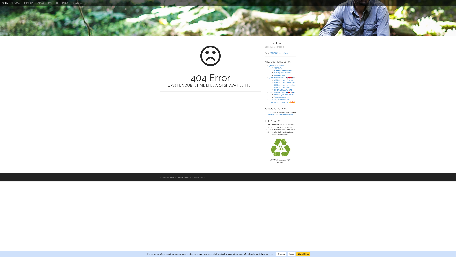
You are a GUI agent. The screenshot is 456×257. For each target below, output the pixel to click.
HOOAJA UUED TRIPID (282, 73)
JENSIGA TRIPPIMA (277, 65)
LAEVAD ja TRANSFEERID (48, 3)
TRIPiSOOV (28, 3)
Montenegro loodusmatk (284, 95)
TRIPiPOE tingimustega (279, 53)
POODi (5, 3)
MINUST (65, 3)
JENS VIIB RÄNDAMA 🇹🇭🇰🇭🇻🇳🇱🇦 (282, 78)
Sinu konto (78, 3)
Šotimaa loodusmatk (282, 97)
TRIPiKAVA (15, 3)
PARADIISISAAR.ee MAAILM (180, 177)
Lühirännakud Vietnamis (284, 87)
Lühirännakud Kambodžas (284, 85)
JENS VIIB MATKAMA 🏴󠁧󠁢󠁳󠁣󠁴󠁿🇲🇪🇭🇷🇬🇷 (282, 92)
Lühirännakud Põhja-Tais (284, 80)
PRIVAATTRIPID (280, 75)
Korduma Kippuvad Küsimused (280, 115)
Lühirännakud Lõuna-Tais (284, 83)
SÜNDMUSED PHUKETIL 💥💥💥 (282, 102)
